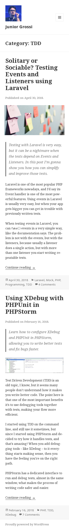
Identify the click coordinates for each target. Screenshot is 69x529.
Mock (49, 280)
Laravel (39, 280)
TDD (29, 284)
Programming (14, 284)
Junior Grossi (18, 26)
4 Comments (47, 284)
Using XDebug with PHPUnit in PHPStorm (34, 305)
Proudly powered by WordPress (27, 524)
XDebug (10, 514)
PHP (57, 280)
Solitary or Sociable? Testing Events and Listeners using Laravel (31, 74)
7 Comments (31, 514)
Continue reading (20, 267)
